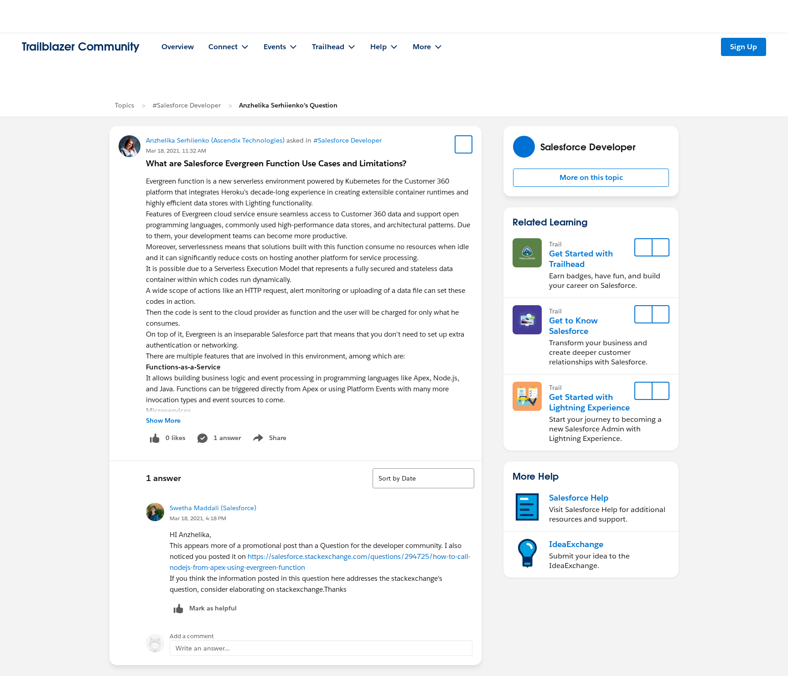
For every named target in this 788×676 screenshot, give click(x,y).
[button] (591, 178)
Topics (124, 105)
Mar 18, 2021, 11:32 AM (176, 150)
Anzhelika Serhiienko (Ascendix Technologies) (215, 140)
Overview (177, 46)
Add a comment (192, 636)
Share (268, 440)
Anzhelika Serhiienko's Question (288, 105)
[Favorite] (464, 144)
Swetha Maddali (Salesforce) (213, 508)
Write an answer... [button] (203, 648)
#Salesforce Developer (186, 105)
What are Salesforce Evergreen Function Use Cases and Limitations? (276, 163)
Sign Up (743, 46)
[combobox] (423, 478)
